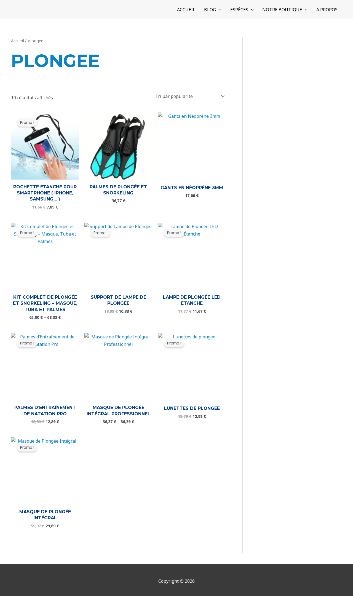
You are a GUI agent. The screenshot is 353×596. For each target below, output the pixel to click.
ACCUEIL (186, 10)
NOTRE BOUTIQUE (282, 10)
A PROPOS (327, 10)
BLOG (210, 10)
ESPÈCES (239, 10)
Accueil (17, 40)
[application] (218, 9)
